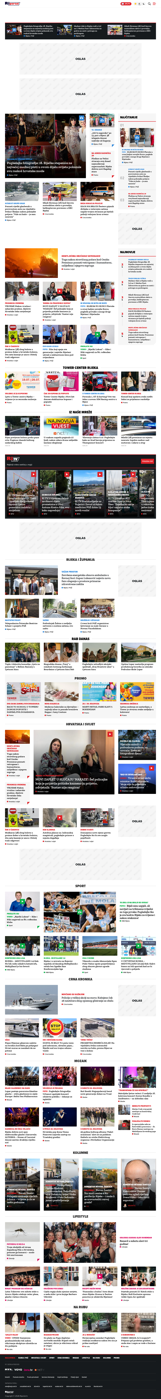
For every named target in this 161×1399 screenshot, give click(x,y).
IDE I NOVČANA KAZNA (52, 1039)
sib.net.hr (37, 1386)
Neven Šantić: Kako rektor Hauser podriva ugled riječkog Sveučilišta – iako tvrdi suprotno (136, 1194)
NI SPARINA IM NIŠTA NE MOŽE (132, 149)
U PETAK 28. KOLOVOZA (53, 1129)
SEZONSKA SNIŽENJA (129, 703)
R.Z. (10, 1206)
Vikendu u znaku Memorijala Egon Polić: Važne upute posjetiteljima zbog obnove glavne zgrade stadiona (99, 965)
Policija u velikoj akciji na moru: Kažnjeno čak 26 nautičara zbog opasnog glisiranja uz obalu (87, 999)
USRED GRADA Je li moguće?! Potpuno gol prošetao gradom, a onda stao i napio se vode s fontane (138, 1340)
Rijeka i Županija (80, 560)
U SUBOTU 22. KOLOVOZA (91, 1129)
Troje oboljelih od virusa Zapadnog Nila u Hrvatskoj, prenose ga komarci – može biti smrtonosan (20, 1251)
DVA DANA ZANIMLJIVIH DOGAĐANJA (23, 703)
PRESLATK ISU (86, 346)
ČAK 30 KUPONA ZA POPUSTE (56, 393)
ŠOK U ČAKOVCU (12, 346)
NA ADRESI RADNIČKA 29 (101, 154)
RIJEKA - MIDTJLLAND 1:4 (54, 958)
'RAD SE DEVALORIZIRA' (131, 774)
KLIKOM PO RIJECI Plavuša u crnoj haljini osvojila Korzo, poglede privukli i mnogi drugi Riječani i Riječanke (137, 155)
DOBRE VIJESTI (86, 829)
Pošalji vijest (75, 1377)
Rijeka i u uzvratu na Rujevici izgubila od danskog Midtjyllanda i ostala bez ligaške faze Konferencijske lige (61, 965)
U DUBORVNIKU (128, 1334)
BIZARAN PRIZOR (51, 1334)
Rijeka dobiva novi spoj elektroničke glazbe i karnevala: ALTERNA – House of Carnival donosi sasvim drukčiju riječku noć (21, 1137)
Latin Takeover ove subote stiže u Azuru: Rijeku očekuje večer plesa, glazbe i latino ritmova (22, 1294)
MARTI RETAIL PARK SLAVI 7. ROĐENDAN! (97, 708)
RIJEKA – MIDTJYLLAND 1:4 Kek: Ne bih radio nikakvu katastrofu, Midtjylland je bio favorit (22, 964)
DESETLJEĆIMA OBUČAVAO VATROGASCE (81, 256)
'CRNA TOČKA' (86, 1039)
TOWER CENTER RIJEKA (131, 393)
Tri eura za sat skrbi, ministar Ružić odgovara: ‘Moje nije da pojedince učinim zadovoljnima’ (135, 782)
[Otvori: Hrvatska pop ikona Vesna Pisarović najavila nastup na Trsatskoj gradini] (60, 1117)
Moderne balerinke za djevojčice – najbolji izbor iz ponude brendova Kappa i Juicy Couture (62, 709)
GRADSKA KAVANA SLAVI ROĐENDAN (136, 1237)
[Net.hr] (9, 1370)
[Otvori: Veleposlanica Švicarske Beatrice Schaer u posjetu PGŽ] (22, 608)
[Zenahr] (28, 1370)
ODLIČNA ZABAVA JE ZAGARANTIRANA (137, 1288)
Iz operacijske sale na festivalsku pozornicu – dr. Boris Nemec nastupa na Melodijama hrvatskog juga (144, 1128)
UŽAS (7, 1039)
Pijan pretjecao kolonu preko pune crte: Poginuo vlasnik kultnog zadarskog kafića (22, 440)
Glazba (47, 1103)
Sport (84, 358)
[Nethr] (40, 1370)
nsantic (54, 1205)
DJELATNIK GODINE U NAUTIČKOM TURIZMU (118, 493)
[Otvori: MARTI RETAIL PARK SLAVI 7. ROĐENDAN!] (99, 691)
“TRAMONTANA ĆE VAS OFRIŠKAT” (133, 1090)
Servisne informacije (48, 1377)
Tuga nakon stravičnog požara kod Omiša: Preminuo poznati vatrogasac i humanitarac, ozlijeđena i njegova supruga (87, 262)
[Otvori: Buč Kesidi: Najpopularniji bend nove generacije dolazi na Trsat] (97, 1076)
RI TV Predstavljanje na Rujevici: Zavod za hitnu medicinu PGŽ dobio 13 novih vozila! (88, 506)
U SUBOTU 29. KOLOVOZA (91, 1088)
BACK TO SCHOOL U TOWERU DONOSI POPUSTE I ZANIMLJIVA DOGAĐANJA (22, 709)
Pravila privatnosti (33, 1377)
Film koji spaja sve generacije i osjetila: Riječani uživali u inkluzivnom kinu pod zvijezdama (58, 353)
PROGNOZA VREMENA (14, 303)
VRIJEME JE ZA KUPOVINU (16, 393)
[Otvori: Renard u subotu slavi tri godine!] (80, 1242)
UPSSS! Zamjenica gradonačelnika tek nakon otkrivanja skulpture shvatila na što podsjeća (21, 1341)
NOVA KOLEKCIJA (52, 703)
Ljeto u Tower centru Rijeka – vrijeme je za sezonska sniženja (20, 398)
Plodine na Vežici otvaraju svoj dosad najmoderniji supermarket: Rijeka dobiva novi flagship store (102, 165)
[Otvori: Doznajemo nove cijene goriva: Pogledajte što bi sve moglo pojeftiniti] (97, 817)
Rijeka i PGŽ (30, 36)
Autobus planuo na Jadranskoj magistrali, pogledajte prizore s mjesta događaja (58, 835)
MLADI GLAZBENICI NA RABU (17, 1088)
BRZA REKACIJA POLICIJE (91, 203)
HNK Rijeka (126, 921)
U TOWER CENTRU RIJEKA (93, 393)
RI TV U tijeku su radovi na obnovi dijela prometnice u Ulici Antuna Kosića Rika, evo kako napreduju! (55, 504)
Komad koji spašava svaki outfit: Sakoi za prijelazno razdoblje (137, 398)
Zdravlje (11, 1258)
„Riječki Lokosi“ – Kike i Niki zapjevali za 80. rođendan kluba (95, 352)
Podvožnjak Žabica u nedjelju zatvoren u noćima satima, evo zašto (58, 626)
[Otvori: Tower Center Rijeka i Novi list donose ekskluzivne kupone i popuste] (61, 381)
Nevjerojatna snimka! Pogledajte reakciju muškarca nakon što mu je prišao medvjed (99, 1340)
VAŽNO (46, 620)
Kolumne (80, 1153)
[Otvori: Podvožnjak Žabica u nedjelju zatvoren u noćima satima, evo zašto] (60, 608)
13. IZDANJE (97, 129)
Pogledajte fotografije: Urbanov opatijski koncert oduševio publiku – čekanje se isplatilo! (57, 1095)
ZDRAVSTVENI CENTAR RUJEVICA (85, 496)
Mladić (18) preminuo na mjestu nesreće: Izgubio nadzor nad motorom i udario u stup (136, 440)
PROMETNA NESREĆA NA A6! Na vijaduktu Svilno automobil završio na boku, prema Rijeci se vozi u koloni (97, 1047)
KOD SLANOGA (49, 829)
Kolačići (7, 1377)
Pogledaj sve (147, 461)
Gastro (86, 1300)
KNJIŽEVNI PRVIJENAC (53, 1288)
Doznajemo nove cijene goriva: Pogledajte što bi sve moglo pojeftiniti (95, 835)
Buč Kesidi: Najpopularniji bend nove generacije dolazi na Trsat (96, 1092)
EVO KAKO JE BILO (50, 346)
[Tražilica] (149, 3)
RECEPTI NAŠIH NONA (91, 1288)
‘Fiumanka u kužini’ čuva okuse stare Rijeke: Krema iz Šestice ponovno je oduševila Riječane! (97, 1294)
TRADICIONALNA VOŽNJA (137, 278)
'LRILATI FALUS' (11, 1334)
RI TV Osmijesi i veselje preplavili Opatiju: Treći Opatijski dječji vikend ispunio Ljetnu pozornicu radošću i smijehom (22, 503)
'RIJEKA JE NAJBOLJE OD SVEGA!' (134, 902)
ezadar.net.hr (59, 1386)
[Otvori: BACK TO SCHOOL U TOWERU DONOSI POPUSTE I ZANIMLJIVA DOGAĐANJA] (24, 691)
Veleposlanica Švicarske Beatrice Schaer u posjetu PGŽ (21, 624)
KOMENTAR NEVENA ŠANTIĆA (21, 1189)
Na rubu (81, 1307)
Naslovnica (10, 1358)
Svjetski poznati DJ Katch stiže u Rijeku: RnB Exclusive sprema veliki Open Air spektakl (137, 1294)
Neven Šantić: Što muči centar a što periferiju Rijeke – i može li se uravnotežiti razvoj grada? (99, 1196)
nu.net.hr (88, 1386)
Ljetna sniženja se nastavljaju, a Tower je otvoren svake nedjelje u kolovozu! (136, 709)
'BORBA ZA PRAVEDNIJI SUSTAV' (57, 303)
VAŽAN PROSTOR (70, 571)
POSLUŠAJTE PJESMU (141, 1121)
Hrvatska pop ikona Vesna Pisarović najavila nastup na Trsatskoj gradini (57, 1135)
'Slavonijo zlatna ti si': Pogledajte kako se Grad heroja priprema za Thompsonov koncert (98, 440)
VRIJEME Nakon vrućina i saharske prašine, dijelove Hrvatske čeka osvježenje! (18, 309)
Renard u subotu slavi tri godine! (134, 1242)
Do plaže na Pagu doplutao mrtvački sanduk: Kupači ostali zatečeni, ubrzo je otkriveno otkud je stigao (61, 1341)
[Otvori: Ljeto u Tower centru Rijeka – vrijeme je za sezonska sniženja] (22, 381)
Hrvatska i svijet (69, 269)
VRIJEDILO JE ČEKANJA (53, 1088)
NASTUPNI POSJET (13, 620)
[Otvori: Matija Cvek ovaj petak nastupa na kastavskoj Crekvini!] (124, 1110)
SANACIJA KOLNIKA (51, 494)
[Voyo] (18, 1370)
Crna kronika (130, 36)
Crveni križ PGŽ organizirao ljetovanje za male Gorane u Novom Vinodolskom (94, 626)
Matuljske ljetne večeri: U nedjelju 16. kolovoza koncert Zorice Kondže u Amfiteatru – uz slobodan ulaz (136, 1096)
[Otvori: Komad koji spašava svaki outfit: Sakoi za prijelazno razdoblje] (138, 381)
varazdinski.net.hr (25, 1386)
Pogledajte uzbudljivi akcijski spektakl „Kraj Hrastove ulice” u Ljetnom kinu (98, 667)
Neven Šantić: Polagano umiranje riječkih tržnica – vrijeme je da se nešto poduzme (22, 1198)
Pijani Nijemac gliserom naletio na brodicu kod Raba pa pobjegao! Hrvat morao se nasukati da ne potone (21, 1047)
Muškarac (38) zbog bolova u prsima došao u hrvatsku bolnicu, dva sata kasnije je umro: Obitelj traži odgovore (21, 353)
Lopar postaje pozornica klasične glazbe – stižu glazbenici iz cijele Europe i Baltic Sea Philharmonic (21, 1094)
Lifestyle (80, 1216)
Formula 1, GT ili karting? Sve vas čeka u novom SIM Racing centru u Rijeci (99, 399)
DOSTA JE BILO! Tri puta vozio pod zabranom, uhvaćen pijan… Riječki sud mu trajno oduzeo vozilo (58, 1047)
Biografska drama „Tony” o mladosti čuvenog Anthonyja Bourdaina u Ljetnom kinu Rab (59, 667)
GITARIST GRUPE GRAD (15, 203)
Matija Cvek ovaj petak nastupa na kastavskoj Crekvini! (142, 1111)
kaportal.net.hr (47, 1386)
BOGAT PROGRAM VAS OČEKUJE (19, 1288)
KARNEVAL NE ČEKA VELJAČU (17, 1129)
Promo (95, 175)
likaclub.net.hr (98, 1386)
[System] (139, 4)
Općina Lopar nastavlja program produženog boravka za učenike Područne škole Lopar (137, 667)
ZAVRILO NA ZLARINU (130, 741)
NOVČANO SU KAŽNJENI (73, 994)
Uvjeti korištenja (62, 1377)
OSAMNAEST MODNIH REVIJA (19, 159)
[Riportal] (12, 4)
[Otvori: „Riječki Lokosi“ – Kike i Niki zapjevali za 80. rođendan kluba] (97, 334)
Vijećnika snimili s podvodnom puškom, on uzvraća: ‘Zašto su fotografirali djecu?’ (134, 749)
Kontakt (84, 1377)
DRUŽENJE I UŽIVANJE (89, 620)
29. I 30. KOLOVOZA (90, 703)
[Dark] (144, 4)
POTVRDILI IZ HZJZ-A (16, 1244)
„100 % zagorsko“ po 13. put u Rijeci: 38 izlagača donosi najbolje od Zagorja (101, 137)
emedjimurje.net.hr (11, 1386)
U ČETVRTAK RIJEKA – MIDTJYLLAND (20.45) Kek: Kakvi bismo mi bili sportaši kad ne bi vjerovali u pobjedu (138, 965)
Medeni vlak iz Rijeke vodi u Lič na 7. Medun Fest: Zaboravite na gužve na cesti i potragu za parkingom (88, 30)
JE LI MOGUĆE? (88, 1334)
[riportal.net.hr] (9, 1392)
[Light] (135, 4)
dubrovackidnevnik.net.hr (74, 1386)
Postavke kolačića (18, 1377)
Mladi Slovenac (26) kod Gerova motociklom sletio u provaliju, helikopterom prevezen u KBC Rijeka (137, 30)
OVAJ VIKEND (88, 958)
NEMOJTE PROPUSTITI (141, 1106)
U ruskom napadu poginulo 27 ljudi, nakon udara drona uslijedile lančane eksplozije (61, 440)
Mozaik (80, 1061)
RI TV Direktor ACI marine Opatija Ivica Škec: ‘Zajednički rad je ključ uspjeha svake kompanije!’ (121, 504)
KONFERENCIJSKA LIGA (15, 958)
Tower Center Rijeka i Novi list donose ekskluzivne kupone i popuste (59, 399)
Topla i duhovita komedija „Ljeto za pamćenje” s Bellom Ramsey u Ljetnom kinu (22, 667)
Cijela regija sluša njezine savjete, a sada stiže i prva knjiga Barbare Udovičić (60, 1294)
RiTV (12, 514)
